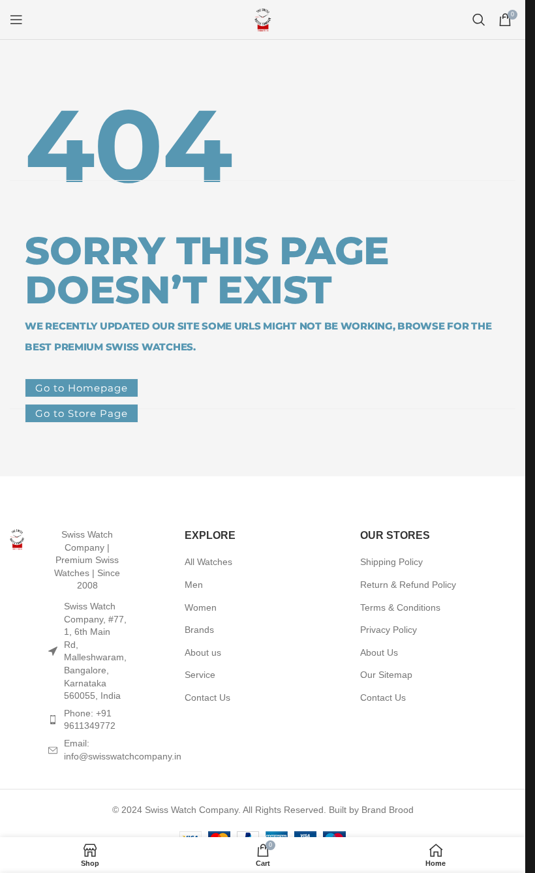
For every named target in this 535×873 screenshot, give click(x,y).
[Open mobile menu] (16, 20)
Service (200, 674)
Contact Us (207, 697)
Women (201, 607)
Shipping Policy (391, 562)
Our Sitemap (386, 674)
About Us (379, 652)
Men (194, 584)
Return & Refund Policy (408, 584)
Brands (199, 629)
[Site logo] (263, 19)
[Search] (479, 20)
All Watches (208, 562)
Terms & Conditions (400, 607)
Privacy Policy (388, 629)
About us (203, 652)
